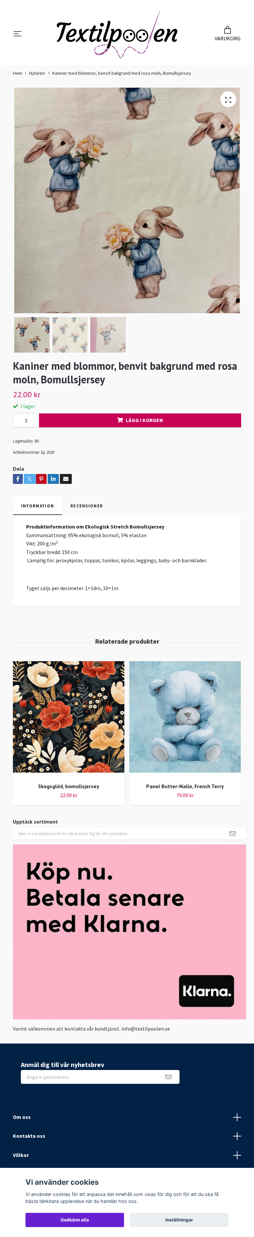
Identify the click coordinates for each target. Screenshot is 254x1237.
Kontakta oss (29, 1139)
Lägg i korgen (144, 423)
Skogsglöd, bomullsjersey (68, 790)
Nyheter (37, 76)
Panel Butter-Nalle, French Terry (185, 790)
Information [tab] (37, 509)
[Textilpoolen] (117, 36)
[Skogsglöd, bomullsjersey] (68, 723)
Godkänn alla (75, 1219)
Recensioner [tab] (86, 509)
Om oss (22, 1120)
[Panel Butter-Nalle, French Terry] (185, 723)
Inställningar (179, 1219)
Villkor (21, 1158)
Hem (17, 76)
